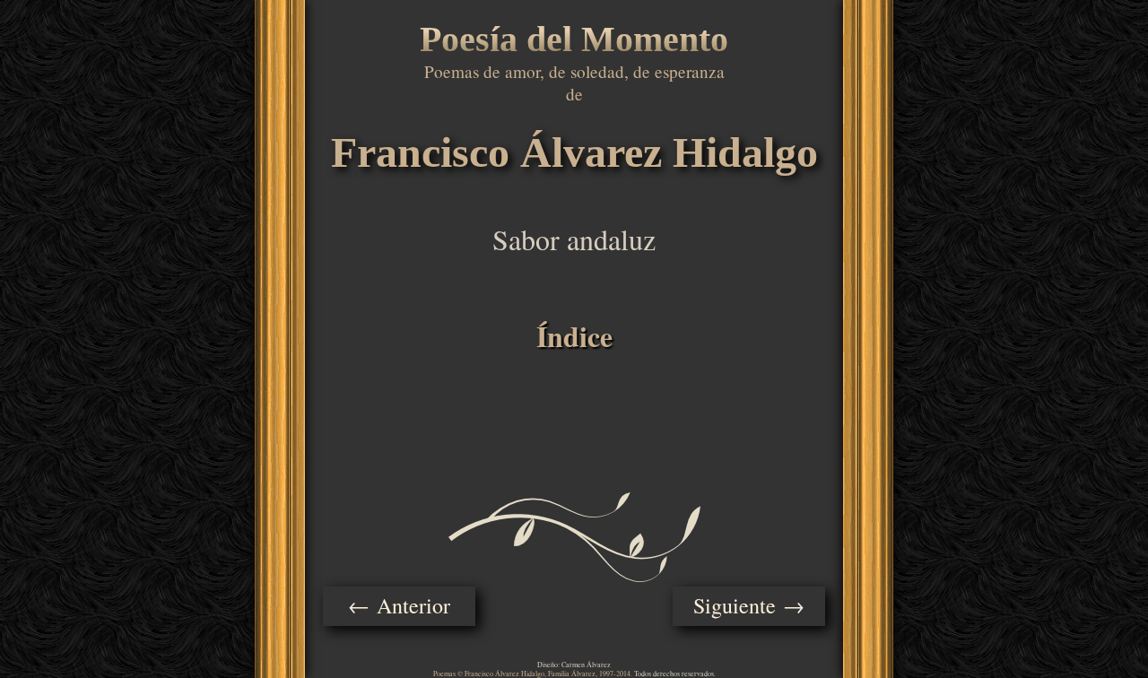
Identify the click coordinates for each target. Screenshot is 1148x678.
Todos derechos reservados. (675, 673)
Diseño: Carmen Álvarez (574, 664)
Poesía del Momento (574, 39)
